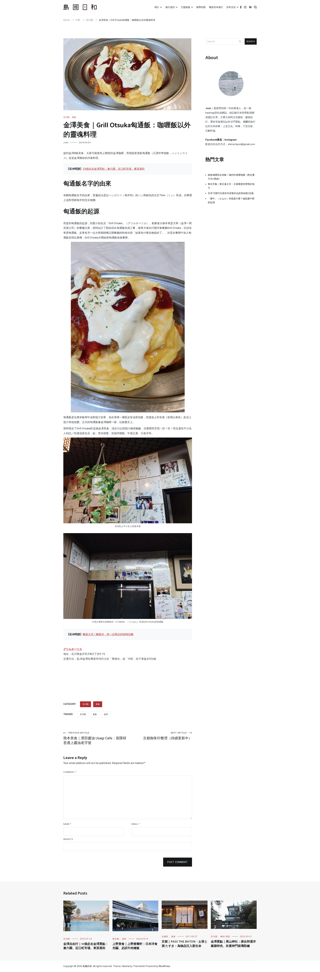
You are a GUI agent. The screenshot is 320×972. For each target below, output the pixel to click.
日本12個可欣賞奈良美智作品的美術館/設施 (231, 193)
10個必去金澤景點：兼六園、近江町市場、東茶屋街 (114, 168)
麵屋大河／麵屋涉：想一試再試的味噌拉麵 (108, 634)
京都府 (165, 936)
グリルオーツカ (72, 649)
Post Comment (177, 862)
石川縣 (66, 117)
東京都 (115, 939)
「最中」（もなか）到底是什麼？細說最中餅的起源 (231, 200)
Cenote (126, 966)
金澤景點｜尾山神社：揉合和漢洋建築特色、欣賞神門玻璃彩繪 (233, 943)
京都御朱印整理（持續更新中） (167, 736)
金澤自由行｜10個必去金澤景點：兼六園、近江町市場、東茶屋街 (85, 946)
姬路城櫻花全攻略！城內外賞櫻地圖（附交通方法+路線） (231, 177)
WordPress (164, 966)
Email (136, 824)
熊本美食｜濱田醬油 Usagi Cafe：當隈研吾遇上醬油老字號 (94, 738)
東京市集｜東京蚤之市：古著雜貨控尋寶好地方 (231, 186)
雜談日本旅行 (216, 7)
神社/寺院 (225, 936)
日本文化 (231, 7)
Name (67, 824)
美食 (74, 117)
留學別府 (201, 7)
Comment (69, 772)
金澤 (106, 714)
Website (68, 839)
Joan (66, 142)
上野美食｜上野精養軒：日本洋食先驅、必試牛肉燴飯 (135, 946)
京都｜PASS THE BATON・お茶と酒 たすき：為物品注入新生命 (185, 943)
